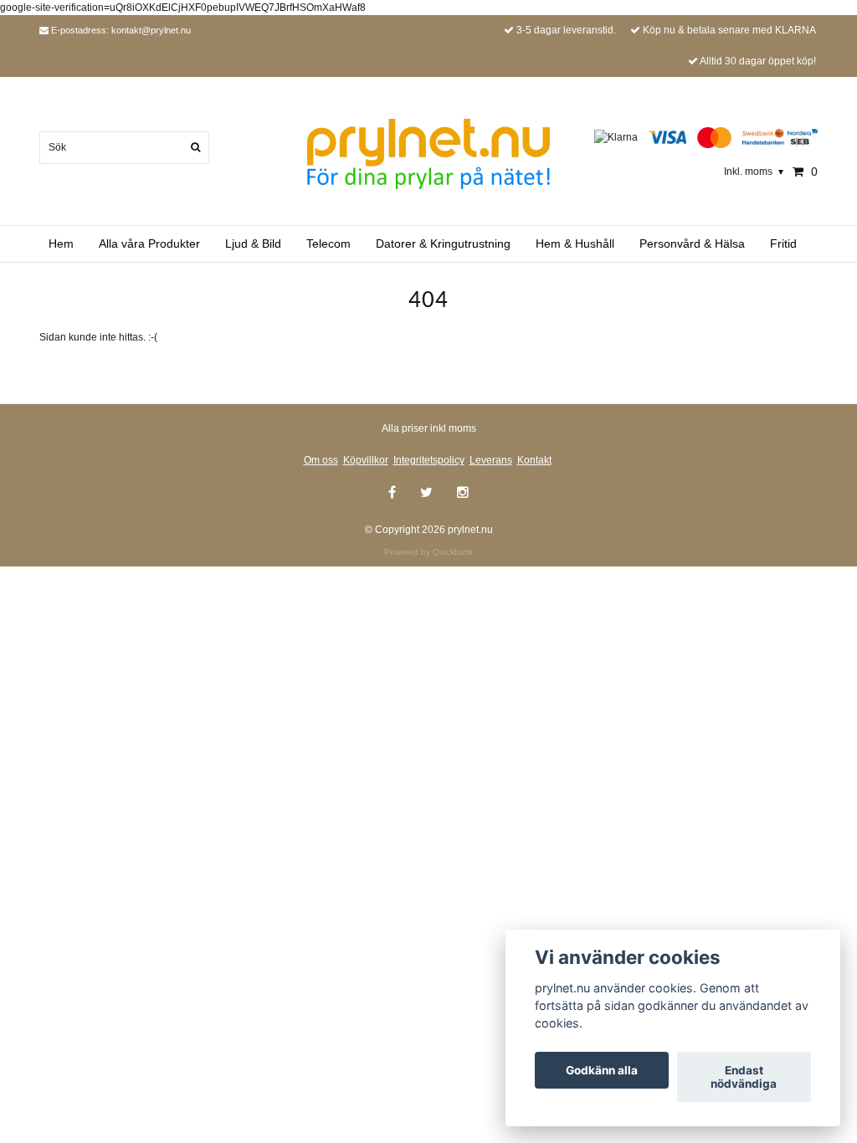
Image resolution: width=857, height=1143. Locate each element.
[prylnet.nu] (428, 153)
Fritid (783, 243)
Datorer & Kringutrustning (443, 243)
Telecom (328, 243)
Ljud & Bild (253, 243)
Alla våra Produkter (149, 243)
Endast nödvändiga (744, 1077)
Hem (61, 243)
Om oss (321, 460)
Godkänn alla (602, 1070)
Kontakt (534, 460)
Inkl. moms (753, 171)
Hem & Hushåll (575, 243)
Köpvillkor (365, 460)
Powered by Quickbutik (428, 551)
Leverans (491, 460)
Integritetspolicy (428, 460)
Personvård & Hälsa (692, 243)
